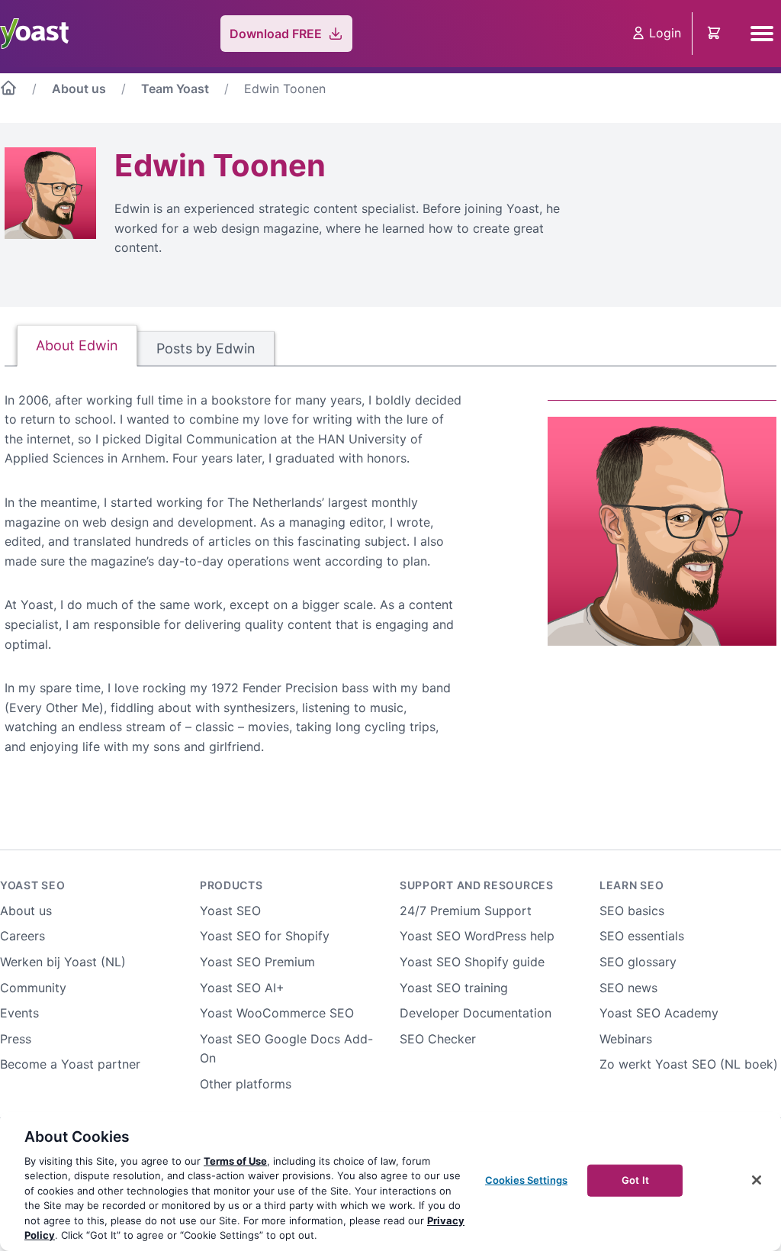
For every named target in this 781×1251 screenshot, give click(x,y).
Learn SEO (631, 885)
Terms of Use (235, 1161)
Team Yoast (175, 88)
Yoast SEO (32, 885)
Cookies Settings (526, 1180)
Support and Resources (477, 885)
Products (231, 885)
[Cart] (715, 33)
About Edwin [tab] (77, 345)
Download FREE (276, 33)
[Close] (756, 1180)
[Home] (8, 90)
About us (79, 88)
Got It (635, 1180)
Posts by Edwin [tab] (206, 348)
